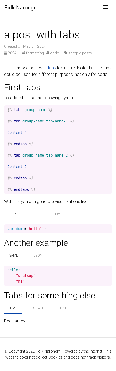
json (38, 255)
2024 (12, 53)
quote (38, 308)
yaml (13, 255)
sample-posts (79, 53)
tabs (52, 67)
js (33, 214)
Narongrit (21, 7)
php (12, 214)
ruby (56, 214)
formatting (34, 53)
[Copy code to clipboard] (108, 110)
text (13, 308)
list (63, 308)
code (54, 53)
